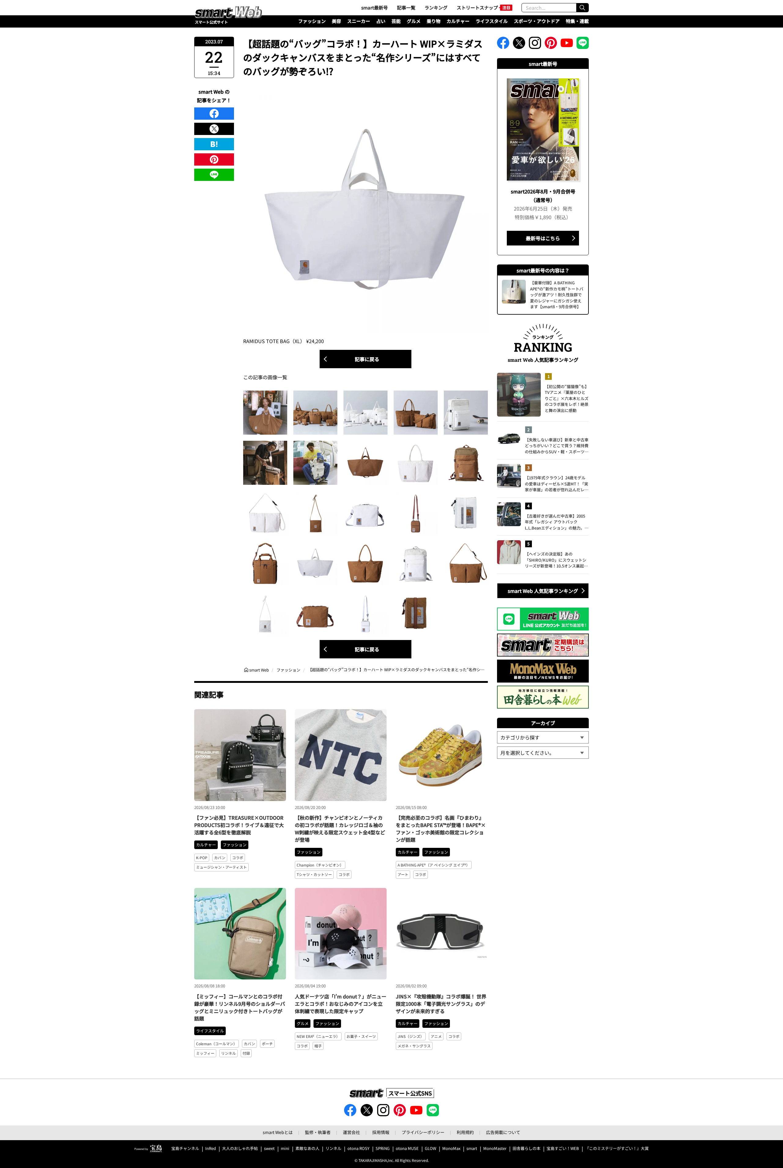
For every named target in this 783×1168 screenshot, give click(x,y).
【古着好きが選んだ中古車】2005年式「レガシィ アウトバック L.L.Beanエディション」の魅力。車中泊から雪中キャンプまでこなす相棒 (556, 522)
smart (471, 1148)
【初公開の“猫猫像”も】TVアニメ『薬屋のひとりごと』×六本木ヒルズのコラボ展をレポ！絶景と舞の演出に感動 (566, 398)
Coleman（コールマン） (216, 1043)
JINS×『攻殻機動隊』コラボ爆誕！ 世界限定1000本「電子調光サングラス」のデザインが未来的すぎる (441, 1004)
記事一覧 (406, 7)
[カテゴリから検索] (543, 737)
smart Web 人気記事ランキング (543, 590)
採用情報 (380, 1132)
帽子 (318, 1045)
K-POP (201, 857)
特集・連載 (577, 21)
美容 (336, 21)
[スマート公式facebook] (503, 44)
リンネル (228, 1053)
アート (403, 874)
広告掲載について (503, 1132)
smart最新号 (374, 7)
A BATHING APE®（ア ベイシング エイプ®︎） (434, 864)
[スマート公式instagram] (535, 44)
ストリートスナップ (477, 7)
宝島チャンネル (185, 1148)
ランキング (436, 7)
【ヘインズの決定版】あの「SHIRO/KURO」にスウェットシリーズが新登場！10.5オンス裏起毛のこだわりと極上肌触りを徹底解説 (556, 560)
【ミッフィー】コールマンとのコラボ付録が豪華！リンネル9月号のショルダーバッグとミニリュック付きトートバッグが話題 (239, 1007)
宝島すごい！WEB (563, 1148)
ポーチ (267, 1043)
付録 (246, 1053)
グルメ (414, 21)
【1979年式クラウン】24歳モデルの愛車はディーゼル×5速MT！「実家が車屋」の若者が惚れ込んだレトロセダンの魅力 (556, 484)
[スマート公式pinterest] (551, 44)
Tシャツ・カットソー (314, 874)
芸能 (396, 21)
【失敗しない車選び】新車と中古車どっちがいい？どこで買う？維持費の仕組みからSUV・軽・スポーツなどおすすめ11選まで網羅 (556, 446)
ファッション (312, 21)
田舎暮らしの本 (526, 1148)
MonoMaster (495, 1148)
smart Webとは (278, 1132)
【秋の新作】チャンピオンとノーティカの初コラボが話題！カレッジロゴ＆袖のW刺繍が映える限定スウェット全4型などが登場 (340, 828)
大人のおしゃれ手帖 (240, 1148)
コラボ (237, 857)
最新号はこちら (543, 238)
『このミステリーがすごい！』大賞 (617, 1148)
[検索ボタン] (582, 7)
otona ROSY (358, 1148)
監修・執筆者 (318, 1132)
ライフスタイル (492, 21)
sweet (269, 1148)
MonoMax (451, 1148)
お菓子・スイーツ (361, 1036)
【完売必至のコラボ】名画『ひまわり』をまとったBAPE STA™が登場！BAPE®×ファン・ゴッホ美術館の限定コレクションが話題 (441, 828)
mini (285, 1148)
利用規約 (465, 1132)
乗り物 (433, 21)
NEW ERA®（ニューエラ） (318, 1036)
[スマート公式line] (583, 44)
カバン (219, 857)
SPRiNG (383, 1148)
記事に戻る (367, 359)
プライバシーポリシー (423, 1132)
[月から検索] (543, 753)
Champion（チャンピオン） (320, 864)
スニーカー (358, 21)
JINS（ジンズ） (411, 1036)
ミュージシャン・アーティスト (221, 867)
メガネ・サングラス (414, 1045)
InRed (210, 1148)
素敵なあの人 (307, 1148)
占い (380, 21)
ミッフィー (205, 1053)
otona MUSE (407, 1148)
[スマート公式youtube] (567, 44)
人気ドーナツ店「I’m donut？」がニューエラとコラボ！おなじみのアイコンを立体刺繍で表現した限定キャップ (340, 1004)
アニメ (436, 1036)
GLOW (430, 1148)
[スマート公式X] (519, 44)
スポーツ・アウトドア (537, 21)
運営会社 (351, 1132)
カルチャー (458, 21)
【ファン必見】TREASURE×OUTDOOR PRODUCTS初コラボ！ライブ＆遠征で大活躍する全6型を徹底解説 (239, 825)
